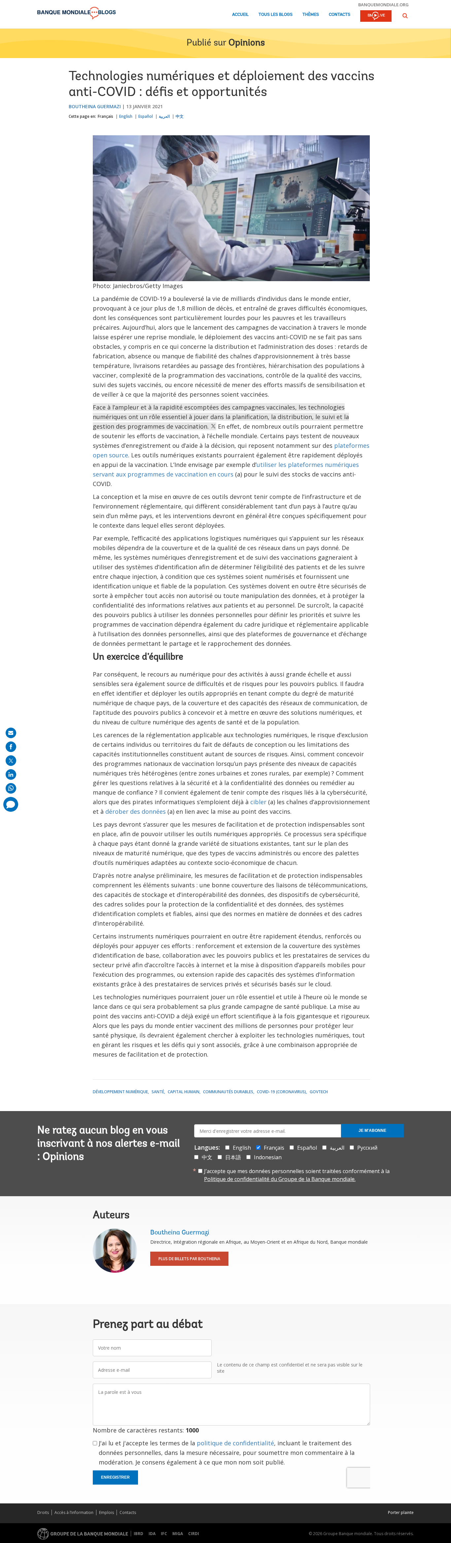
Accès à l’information (73, 1512)
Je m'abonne (372, 1130)
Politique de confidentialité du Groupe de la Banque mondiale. (280, 1179)
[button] (405, 15)
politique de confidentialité (235, 1443)
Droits (43, 1512)
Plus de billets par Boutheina (189, 1259)
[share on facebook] (11, 746)
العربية (164, 116)
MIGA (177, 1533)
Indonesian (268, 1157)
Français (105, 116)
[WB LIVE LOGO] (376, 16)
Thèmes (310, 15)
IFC (164, 1533)
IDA (152, 1533)
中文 (180, 116)
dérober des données (135, 811)
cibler (258, 802)
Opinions (246, 43)
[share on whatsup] (11, 788)
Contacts (339, 15)
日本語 (233, 1157)
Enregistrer (115, 1477)
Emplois (106, 1512)
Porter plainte (401, 1512)
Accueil (240, 15)
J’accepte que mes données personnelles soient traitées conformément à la (297, 1175)
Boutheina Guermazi (95, 106)
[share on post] (11, 760)
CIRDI (193, 1533)
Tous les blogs (276, 15)
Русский (367, 1147)
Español (145, 116)
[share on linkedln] (11, 774)
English (125, 116)
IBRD (138, 1533)
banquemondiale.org (383, 5)
